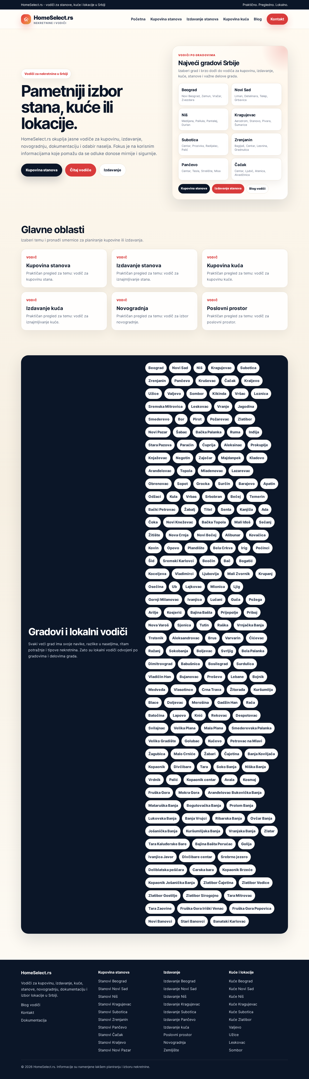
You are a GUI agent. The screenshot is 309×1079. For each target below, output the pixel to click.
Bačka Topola (214, 522)
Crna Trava (211, 689)
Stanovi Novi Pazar (114, 1050)
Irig (244, 548)
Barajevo (247, 483)
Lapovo (179, 715)
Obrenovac (158, 483)
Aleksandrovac (186, 638)
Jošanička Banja (162, 831)
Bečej (236, 496)
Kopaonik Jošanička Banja (171, 882)
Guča (235, 599)
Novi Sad (180, 367)
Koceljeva (157, 573)
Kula (173, 496)
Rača (250, 702)
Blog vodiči (257, 188)
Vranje (223, 406)
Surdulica (245, 663)
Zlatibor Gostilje (162, 895)
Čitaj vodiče (80, 170)
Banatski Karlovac (229, 921)
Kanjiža (246, 509)
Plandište (196, 548)
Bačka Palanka (208, 432)
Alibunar (232, 535)
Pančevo (182, 380)
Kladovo (257, 458)
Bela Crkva (223, 548)
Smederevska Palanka (251, 728)
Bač (227, 561)
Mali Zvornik (238, 573)
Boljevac (204, 651)
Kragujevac (221, 367)
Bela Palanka (253, 651)
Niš (199, 367)
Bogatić (246, 561)
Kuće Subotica (241, 1012)
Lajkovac (193, 586)
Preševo (214, 676)
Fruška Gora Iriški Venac (202, 908)
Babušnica (190, 663)
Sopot (182, 483)
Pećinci (262, 548)
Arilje (153, 612)
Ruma (235, 432)
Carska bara (203, 869)
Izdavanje (112, 170)
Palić (173, 779)
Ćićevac (256, 638)
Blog (258, 19)
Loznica (261, 393)
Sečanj (265, 522)
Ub (174, 586)
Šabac (181, 432)
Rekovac (219, 715)
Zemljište (171, 1050)
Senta (226, 509)
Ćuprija (208, 445)
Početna (138, 19)
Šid (151, 561)
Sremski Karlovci (178, 561)
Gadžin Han (227, 702)
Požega (255, 599)
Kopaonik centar (201, 779)
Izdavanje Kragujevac (182, 1004)
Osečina (155, 586)
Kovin (153, 548)
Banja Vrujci (196, 818)
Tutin (204, 625)
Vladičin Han (159, 676)
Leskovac (200, 406)
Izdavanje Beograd (179, 981)
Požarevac (219, 419)
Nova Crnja (178, 535)
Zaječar (205, 458)
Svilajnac (156, 728)
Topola (186, 470)
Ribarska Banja (228, 818)
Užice (153, 393)
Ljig (236, 586)
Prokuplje (259, 445)
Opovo (173, 548)
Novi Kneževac (179, 522)
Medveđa (156, 689)
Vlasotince (183, 689)
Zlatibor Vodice (255, 882)
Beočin (208, 561)
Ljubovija (210, 573)
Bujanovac (189, 676)
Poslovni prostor (178, 1034)
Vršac (240, 393)
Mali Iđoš (242, 522)
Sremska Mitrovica (165, 406)
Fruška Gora (159, 792)
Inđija (254, 432)
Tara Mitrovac (239, 895)
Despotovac (246, 715)
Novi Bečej (206, 535)
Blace (153, 702)
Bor (181, 419)
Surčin (224, 483)
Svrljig (227, 651)
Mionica (217, 586)
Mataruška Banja (163, 805)
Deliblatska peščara (166, 869)
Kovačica (257, 535)
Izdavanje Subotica (180, 1012)
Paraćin (187, 445)
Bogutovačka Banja (204, 805)
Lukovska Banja (162, 818)
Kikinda (219, 393)
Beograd (156, 367)
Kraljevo (251, 380)
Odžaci (154, 496)
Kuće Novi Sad (241, 988)
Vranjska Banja (242, 831)
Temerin (257, 496)
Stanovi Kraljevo (112, 1042)
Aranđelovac (159, 470)
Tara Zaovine (160, 908)
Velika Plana (184, 728)
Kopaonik (156, 766)
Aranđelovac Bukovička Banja (234, 792)
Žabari (210, 754)
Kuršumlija (263, 689)
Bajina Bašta (201, 612)
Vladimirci (184, 573)
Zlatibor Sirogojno (202, 895)
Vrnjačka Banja (250, 625)
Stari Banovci (193, 921)
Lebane (237, 676)
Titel (208, 509)
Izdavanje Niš (175, 996)
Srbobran (213, 496)
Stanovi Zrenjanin (113, 1019)
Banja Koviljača (261, 754)
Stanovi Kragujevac (114, 1004)
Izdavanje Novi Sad (180, 988)
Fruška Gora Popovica (251, 908)
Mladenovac (212, 470)
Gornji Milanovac (163, 599)
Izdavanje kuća (176, 1027)
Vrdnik (154, 779)
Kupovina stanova (166, 19)
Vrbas (191, 496)
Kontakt (277, 19)
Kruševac (207, 380)
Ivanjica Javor (161, 857)
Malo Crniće (184, 754)
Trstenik (156, 638)
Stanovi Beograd (112, 981)
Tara (204, 766)
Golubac (192, 741)
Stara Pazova (159, 445)
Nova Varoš (158, 625)
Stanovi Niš (108, 996)
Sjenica (184, 625)
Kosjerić (174, 612)
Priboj (252, 612)
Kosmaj (249, 779)
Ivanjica (195, 599)
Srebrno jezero (234, 857)
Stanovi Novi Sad (113, 988)
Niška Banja (255, 766)
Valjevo (174, 393)
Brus (212, 638)
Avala (229, 779)
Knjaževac (157, 458)
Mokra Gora (188, 792)
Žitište (154, 535)
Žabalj (189, 509)
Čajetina (231, 754)
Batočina (156, 715)
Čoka (153, 522)
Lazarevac (241, 470)
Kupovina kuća (236, 19)
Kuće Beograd (241, 981)
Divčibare (182, 766)
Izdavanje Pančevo (180, 1019)
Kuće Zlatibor (240, 1019)
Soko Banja (226, 766)
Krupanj (266, 573)
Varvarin (232, 638)
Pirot (197, 419)
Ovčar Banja (261, 818)
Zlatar (269, 831)
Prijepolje (229, 612)
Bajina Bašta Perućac (214, 844)
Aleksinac (233, 445)
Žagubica (156, 754)
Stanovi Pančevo (112, 1027)
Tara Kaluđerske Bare (167, 844)
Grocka (202, 483)
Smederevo (158, 419)
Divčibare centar (197, 857)
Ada (264, 509)
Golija (246, 844)
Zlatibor (245, 419)
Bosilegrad (218, 663)
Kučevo (215, 741)
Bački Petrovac (162, 509)
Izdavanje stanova (202, 19)
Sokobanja (178, 651)
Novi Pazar (157, 432)
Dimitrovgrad (160, 663)
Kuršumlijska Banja (203, 831)
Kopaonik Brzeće (237, 869)
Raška (222, 625)
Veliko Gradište (162, 741)
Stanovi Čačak (110, 1034)
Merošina (200, 702)
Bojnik (258, 676)
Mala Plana (213, 728)
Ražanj (154, 651)
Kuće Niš (236, 996)
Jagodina (246, 406)
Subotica (248, 367)
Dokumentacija (34, 1020)
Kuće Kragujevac (243, 1004)
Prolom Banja (241, 805)
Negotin (183, 458)
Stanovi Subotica (112, 1012)
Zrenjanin (157, 380)
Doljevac (175, 702)
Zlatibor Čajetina (218, 882)
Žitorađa (237, 689)
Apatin (269, 483)
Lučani (216, 599)
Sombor (197, 393)
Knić (199, 715)
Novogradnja (175, 1042)
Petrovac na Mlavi (246, 741)
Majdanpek (231, 458)
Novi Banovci (160, 921)
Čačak (230, 380)
